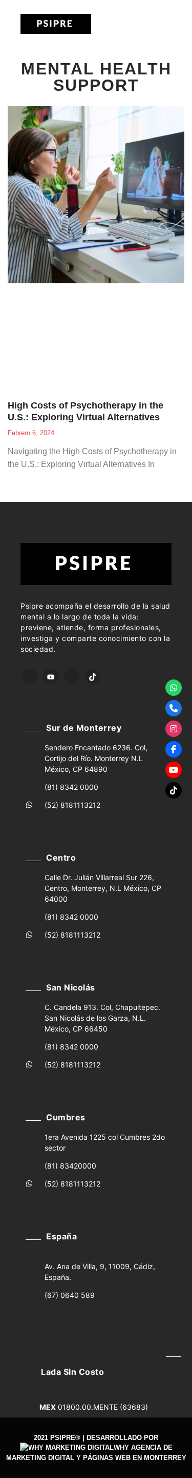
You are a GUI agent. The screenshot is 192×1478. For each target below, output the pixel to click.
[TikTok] (92, 676)
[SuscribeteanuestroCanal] (173, 770)
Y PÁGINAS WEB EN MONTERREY (131, 1458)
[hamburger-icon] (132, 24)
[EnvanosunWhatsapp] (173, 687)
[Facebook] (29, 676)
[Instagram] (71, 676)
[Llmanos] (173, 708)
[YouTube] (50, 676)
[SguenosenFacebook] (173, 749)
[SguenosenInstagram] (173, 729)
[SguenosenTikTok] (173, 790)
